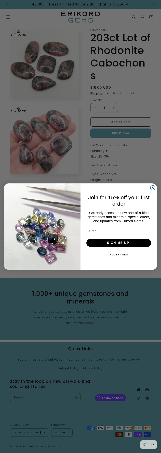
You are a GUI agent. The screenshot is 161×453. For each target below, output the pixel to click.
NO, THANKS (119, 254)
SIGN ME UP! (119, 242)
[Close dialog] (152, 187)
